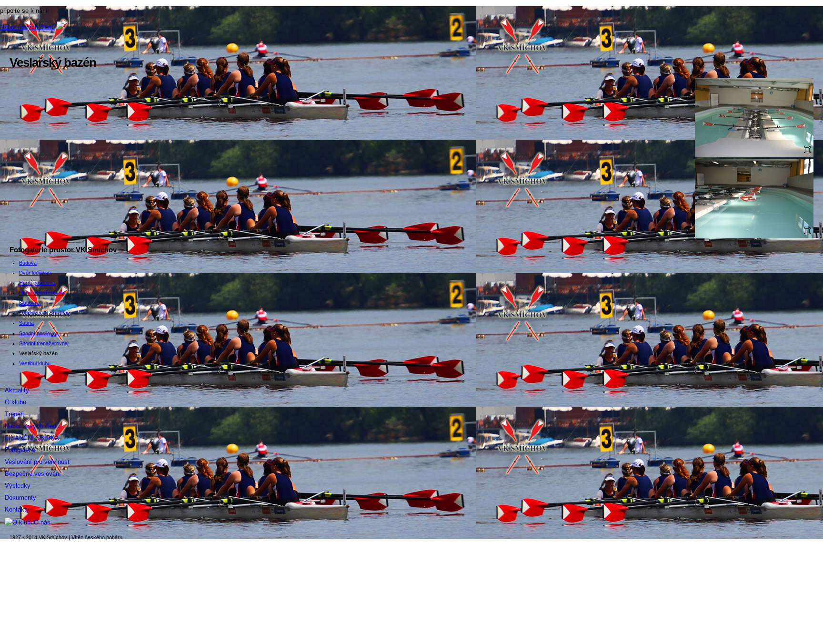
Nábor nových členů (27, 27)
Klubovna (29, 303)
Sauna (26, 323)
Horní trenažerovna (41, 293)
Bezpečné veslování (33, 473)
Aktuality (17, 390)
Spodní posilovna (39, 333)
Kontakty (17, 509)
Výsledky (17, 485)
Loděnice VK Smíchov (44, 313)
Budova (28, 263)
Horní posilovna (37, 283)
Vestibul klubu (34, 363)
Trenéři (14, 414)
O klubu (15, 402)
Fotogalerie (20, 449)
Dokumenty (20, 497)
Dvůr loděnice (35, 273)
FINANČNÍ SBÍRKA (32, 438)
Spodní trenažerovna (43, 343)
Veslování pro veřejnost (37, 461)
